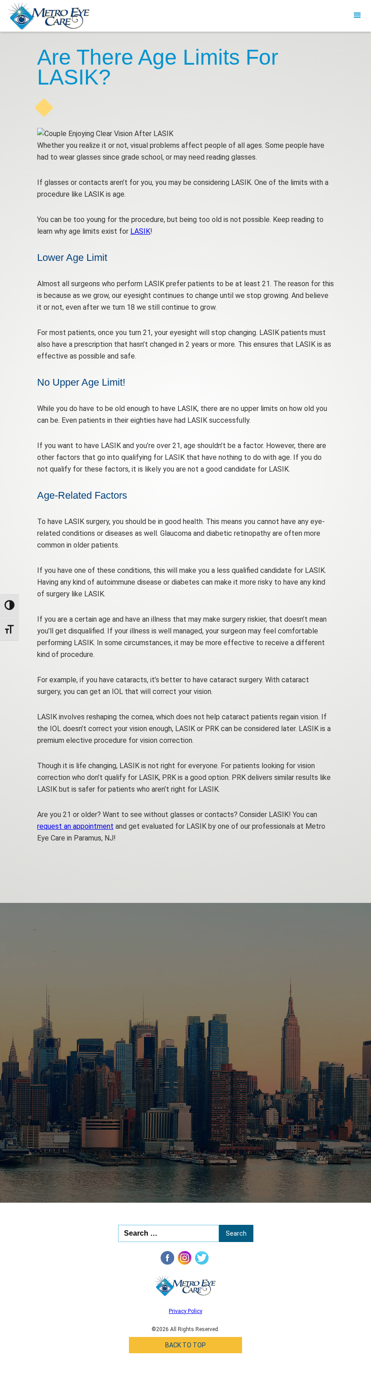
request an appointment (75, 826)
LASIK (140, 231)
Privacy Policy (185, 1311)
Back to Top (185, 1345)
